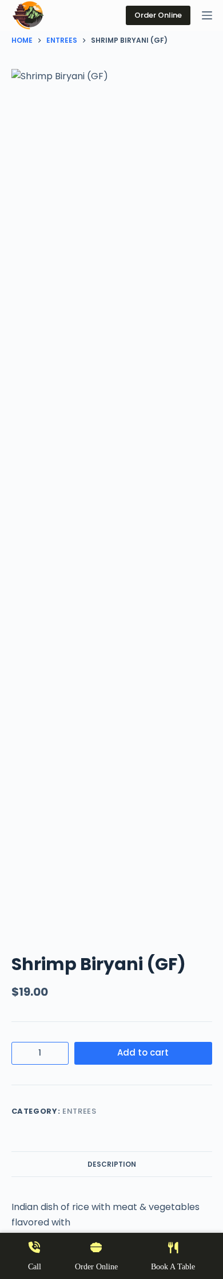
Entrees (79, 1111)
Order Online (158, 15)
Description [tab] (111, 1164)
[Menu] (207, 15)
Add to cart (143, 1052)
